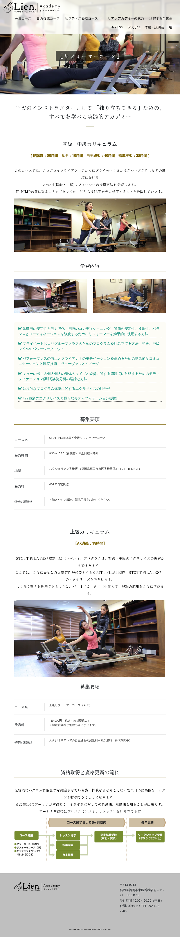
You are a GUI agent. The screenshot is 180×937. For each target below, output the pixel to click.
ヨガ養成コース (48, 18)
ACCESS (117, 27)
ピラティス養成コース (81, 18)
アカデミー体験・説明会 (146, 27)
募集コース (23, 18)
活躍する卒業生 (160, 18)
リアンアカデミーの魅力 (126, 18)
